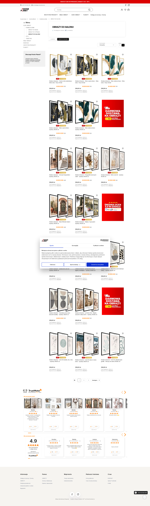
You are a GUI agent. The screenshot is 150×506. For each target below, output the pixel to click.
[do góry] (144, 497)
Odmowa (52, 264)
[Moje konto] (122, 10)
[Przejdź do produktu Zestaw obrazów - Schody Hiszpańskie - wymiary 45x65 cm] (61, 159)
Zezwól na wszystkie (97, 264)
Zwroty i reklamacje (47, 480)
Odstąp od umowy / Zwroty (98, 15)
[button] (125, 392)
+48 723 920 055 (26, 5)
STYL (27, 36)
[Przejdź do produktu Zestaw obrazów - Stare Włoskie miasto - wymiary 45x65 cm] (61, 206)
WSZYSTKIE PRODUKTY (51, 15)
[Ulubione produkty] (125, 10)
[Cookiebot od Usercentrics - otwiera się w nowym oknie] (101, 240)
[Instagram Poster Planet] (129, 5)
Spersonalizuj (74, 264)
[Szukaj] (89, 10)
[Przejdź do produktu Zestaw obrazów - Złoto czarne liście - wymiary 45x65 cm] (61, 112)
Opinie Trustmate (112, 480)
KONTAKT (110, 478)
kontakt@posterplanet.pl (39, 5)
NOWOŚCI (26, 43)
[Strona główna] (24, 9)
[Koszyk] (129, 9)
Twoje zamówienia (68, 478)
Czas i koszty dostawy (91, 480)
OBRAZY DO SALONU (34, 34)
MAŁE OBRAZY (64, 15)
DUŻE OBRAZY (76, 15)
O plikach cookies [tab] (98, 245)
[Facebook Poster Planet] (126, 5)
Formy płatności (90, 478)
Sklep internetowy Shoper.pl (62, 499)
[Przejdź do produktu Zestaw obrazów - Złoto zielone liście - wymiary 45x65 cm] (87, 112)
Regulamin (22, 488)
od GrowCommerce (90, 499)
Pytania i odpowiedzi (47, 483)
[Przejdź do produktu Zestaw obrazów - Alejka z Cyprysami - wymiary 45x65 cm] (87, 206)
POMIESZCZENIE (30, 27)
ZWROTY (22, 480)
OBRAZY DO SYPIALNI (34, 32)
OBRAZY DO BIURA (33, 29)
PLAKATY (86, 15)
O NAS (109, 483)
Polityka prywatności (25, 483)
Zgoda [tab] (52, 245)
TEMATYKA (29, 38)
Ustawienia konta (68, 480)
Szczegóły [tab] (75, 245)
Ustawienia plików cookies (26, 485)
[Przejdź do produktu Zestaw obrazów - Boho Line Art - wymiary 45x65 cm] (113, 159)
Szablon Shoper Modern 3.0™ (77, 499)
